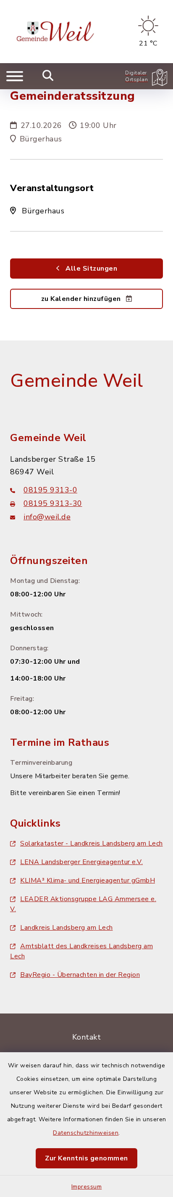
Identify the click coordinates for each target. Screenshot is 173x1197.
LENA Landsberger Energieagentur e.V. (81, 862)
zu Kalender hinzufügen (82, 298)
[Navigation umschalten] (14, 76)
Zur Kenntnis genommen (86, 1158)
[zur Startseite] (56, 31)
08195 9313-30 (53, 503)
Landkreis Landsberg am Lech (66, 927)
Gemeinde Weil (76, 381)
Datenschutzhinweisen (85, 1133)
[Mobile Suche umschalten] (48, 76)
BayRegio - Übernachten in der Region (80, 974)
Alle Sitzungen (91, 268)
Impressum (86, 1187)
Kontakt (86, 1037)
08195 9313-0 (50, 490)
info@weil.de (47, 517)
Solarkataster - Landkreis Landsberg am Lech (91, 843)
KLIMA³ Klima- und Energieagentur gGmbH (87, 880)
